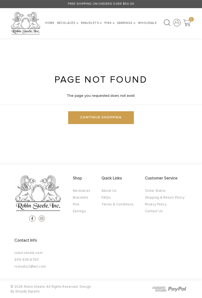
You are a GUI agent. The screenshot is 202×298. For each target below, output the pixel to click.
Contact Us (154, 211)
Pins (108, 23)
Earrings (125, 23)
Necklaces (66, 23)
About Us (109, 191)
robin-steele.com (28, 253)
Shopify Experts (27, 291)
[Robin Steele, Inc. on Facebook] (32, 218)
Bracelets (90, 23)
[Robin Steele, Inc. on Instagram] (42, 218)
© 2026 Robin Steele (28, 287)
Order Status (155, 191)
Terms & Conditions (118, 204)
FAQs (106, 197)
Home (49, 23)
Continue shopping (101, 117)
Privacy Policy (155, 204)
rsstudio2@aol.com (30, 266)
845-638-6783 (26, 260)
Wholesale (147, 23)
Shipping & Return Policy (164, 197)
